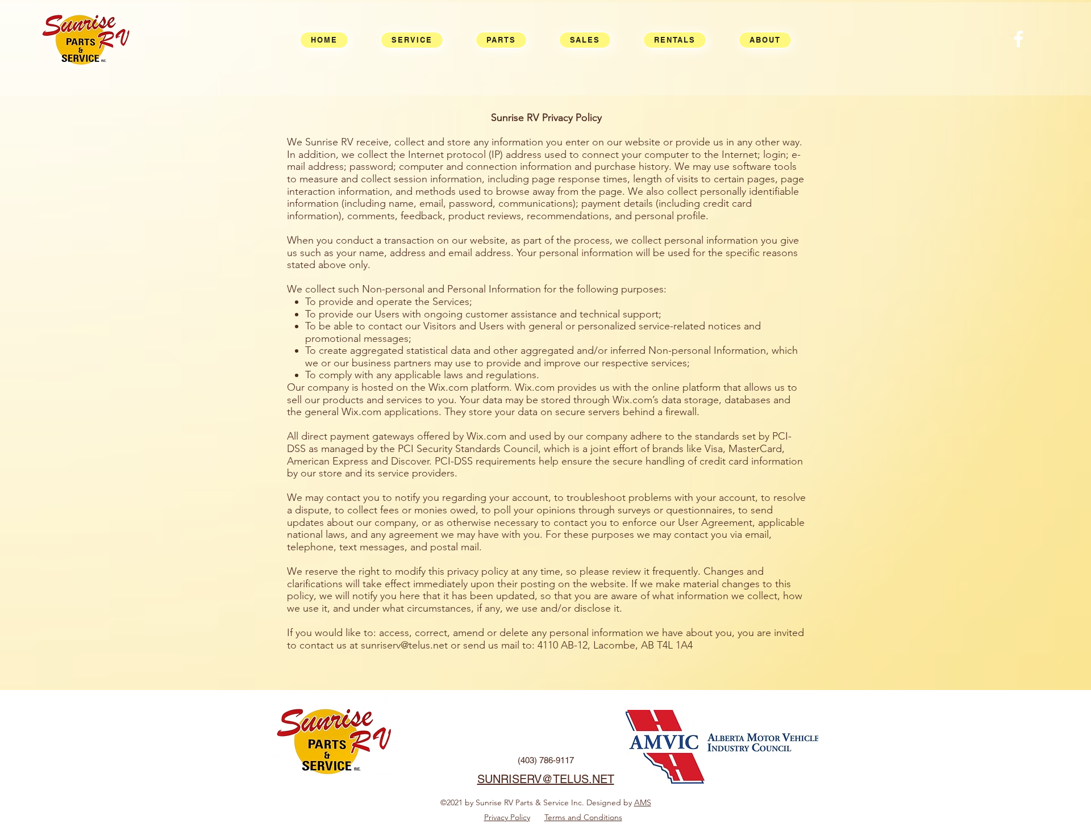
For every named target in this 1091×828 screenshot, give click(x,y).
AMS (642, 802)
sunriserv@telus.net (404, 645)
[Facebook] (1018, 39)
